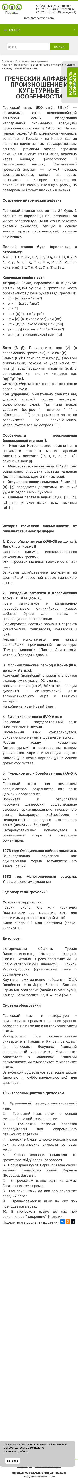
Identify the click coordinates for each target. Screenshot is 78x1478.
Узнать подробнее (16, 1451)
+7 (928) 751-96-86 (48, 12)
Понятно (12, 1460)
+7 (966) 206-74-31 (48, 5)
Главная (7, 61)
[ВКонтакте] (62, 1221)
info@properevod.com (39, 17)
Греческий (20, 64)
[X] (73, 1221)
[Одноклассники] (68, 1221)
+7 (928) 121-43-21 (48, 8)
